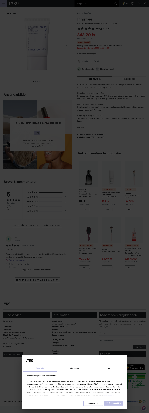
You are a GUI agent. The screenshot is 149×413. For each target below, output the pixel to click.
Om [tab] (108, 368)
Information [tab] (74, 368)
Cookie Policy (109, 395)
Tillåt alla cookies (114, 403)
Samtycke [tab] (40, 368)
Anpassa (91, 403)
